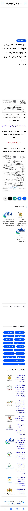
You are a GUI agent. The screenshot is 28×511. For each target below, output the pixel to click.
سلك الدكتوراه (9, 339)
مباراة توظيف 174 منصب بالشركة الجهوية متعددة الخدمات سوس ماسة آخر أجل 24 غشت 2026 (20, 469)
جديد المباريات (20, 339)
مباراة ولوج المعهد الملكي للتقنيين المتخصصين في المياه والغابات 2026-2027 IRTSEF (20, 456)
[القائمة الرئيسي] (25, 3)
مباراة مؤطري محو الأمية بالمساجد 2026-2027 (21, 491)
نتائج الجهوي (21, 357)
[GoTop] (5, 509)
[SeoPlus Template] (23, 502)
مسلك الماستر (21, 350)
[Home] (23, 509)
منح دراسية (9, 350)
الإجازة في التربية (20, 336)
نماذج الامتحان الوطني (19, 361)
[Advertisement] (14, 24)
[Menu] (11, 509)
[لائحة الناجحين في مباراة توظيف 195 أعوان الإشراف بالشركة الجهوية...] (20, 231)
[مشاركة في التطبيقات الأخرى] (5, 198)
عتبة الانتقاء (9, 343)
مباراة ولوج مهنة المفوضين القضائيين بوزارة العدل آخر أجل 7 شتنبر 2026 (20, 378)
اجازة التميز (21, 332)
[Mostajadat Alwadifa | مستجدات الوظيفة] (14, 4)
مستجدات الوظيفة (21, 41)
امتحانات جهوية (9, 336)
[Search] (17, 509)
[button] (19, 198)
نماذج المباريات (20, 364)
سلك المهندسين (20, 343)
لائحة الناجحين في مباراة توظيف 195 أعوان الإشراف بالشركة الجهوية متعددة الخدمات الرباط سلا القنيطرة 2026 (20, 443)
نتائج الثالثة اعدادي (10, 353)
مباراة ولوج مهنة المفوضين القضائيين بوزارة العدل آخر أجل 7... (21, 223)
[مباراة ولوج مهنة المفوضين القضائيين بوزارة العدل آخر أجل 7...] (20, 214)
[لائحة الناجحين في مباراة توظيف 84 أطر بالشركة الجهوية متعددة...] (8, 214)
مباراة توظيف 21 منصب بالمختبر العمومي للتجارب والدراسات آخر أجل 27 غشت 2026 (20, 481)
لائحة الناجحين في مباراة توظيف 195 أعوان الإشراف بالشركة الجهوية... (20, 240)
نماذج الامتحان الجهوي (10, 357)
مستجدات (21, 346)
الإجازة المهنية (10, 332)
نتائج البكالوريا (21, 353)
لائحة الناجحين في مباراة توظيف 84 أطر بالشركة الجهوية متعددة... (8, 223)
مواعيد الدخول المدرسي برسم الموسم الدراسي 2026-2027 (20, 418)
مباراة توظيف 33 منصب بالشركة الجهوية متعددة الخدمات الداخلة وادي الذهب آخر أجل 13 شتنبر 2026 (20, 430)
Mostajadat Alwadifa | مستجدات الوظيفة (12, 503)
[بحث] (3, 3)
